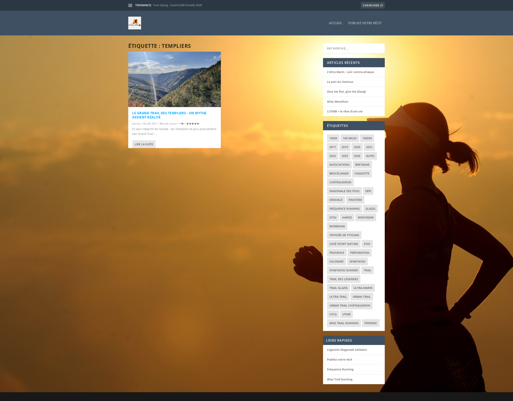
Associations (339, 164)
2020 (357, 147)
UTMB (346, 314)
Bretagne (362, 164)
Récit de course (168, 123)
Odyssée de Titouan (344, 235)
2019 (345, 147)
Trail (367, 270)
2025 (345, 156)
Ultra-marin (363, 288)
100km (367, 138)
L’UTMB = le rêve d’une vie (345, 111)
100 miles (350, 138)
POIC (367, 244)
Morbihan (337, 226)
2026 (357, 156)
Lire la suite (144, 144)
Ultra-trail (338, 297)
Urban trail (362, 297)
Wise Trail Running (343, 323)
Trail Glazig (338, 288)
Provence (336, 253)
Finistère (355, 200)
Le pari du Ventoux (340, 82)
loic (138, 123)
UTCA (333, 314)
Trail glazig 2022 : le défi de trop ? (175, 5)
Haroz (347, 217)
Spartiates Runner (343, 270)
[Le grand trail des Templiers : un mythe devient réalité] (174, 79)
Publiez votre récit (365, 23)
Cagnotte (361, 173)
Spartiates (357, 261)
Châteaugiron (340, 182)
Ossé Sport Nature (343, 244)
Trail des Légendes (343, 279)
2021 (369, 147)
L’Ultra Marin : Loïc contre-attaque (350, 72)
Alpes (370, 156)
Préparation (359, 253)
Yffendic (370, 323)
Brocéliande (339, 173)
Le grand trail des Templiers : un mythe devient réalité (169, 115)
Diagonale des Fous (344, 191)
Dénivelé (336, 200)
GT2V (332, 217)
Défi (368, 191)
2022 (332, 156)
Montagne (366, 217)
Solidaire (336, 261)
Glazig (370, 209)
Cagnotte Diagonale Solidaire (347, 350)
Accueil (335, 23)
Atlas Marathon (337, 101)
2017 (332, 147)
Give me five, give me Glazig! (346, 91)
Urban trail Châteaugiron (349, 305)
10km (333, 138)
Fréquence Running (344, 209)
